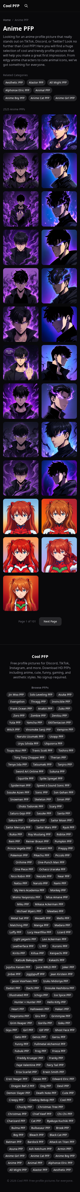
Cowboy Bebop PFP (42, 1100)
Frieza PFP (58, 1051)
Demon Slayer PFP (18, 1093)
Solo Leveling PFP (41, 694)
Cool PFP (11, 5)
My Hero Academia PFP (29, 890)
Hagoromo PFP (19, 1016)
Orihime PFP (24, 862)
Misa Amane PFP (57, 897)
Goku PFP (64, 1023)
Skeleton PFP (43, 799)
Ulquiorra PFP (53, 743)
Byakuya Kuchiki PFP (60, 1121)
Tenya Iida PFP (17, 764)
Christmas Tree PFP (50, 1107)
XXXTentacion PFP (59, 722)
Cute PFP (68, 1093)
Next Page (50, 621)
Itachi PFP (32, 988)
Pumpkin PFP (63, 841)
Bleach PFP (36, 1135)
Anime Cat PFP (40, 98)
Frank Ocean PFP (21, 708)
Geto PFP (20, 1037)
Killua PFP (37, 953)
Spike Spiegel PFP (51, 778)
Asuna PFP (16, 1149)
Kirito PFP (19, 953)
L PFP (43, 946)
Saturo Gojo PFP (20, 813)
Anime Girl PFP (65, 98)
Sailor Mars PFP (47, 827)
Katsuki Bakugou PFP (29, 960)
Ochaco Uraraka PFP (52, 869)
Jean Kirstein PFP (61, 974)
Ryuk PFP (68, 827)
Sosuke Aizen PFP (18, 792)
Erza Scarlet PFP (26, 1072)
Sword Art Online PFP (29, 771)
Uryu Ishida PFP (28, 743)
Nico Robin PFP (20, 876)
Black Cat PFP (58, 1135)
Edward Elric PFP (63, 1079)
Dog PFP (45, 1086)
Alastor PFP (36, 82)
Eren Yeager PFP (16, 1079)
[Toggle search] (26, 5)
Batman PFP (13, 1142)
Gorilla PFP (45, 1023)
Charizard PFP (16, 1121)
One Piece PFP (24, 869)
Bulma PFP (18, 1128)
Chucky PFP (24, 1107)
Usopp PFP (56, 736)
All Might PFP (58, 82)
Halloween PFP (39, 1009)
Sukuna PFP (57, 771)
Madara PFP (62, 925)
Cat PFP (36, 1121)
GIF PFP (44, 1030)
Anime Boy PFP (14, 98)
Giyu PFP (11, 1030)
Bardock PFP (35, 1142)
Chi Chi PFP (64, 1114)
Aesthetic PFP (14, 82)
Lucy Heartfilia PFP (39, 932)
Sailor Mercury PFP (18, 827)
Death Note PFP (46, 1093)
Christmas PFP (17, 1114)
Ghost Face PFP (64, 1030)
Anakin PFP (45, 708)
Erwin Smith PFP (53, 1072)
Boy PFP (18, 1135)
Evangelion (17, 701)
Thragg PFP (38, 701)
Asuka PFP (64, 694)
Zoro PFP (18, 715)
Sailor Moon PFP (61, 820)
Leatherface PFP (23, 946)
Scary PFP (55, 806)
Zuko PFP (64, 708)
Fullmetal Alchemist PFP (49, 1044)
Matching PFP (19, 925)
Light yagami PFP (25, 939)
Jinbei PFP (14, 974)
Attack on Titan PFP (62, 1142)
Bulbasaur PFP (40, 1128)
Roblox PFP (64, 834)
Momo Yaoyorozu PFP (26, 897)
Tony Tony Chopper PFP (29, 757)
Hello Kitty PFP (56, 1002)
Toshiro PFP (65, 750)
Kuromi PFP (59, 946)
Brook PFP (62, 1128)
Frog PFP (40, 1051)
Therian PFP (58, 757)
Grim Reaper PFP (21, 1023)
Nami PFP (60, 883)
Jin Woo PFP (16, 694)
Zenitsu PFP (59, 715)
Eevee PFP (39, 1079)
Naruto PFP (40, 883)
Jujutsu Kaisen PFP (18, 967)
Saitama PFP (37, 820)
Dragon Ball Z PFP (22, 1086)
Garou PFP (58, 1037)
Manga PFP (41, 925)
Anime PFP (15, 1163)
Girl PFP (28, 1030)
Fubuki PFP (22, 1051)
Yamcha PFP (34, 722)
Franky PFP (56, 1058)
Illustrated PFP (18, 995)
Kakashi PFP (56, 960)
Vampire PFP (65, 729)
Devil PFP (63, 1086)
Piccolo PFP (62, 855)
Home (7, 20)
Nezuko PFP (44, 876)
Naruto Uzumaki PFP (30, 736)
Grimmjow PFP (60, 1016)
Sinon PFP (63, 799)
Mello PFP (63, 918)
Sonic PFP (41, 792)
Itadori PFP (13, 988)
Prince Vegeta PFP (19, 848)
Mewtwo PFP (55, 911)
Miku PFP (23, 904)
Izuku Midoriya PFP (55, 981)
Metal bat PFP (20, 918)
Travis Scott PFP (42, 750)
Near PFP (63, 876)
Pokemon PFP (19, 855)
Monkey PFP (58, 890)
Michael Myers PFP (29, 911)
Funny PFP (21, 1044)
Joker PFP (68, 967)
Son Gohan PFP (63, 792)
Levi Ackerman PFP (54, 939)
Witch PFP (13, 729)
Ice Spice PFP (62, 995)
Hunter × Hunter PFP (27, 1002)
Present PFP (44, 848)
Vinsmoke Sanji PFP (38, 729)
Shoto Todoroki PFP (31, 806)
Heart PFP (17, 1009)
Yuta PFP (14, 722)
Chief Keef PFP (42, 1114)
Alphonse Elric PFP (17, 90)
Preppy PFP (65, 848)
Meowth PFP (42, 918)
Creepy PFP (16, 1100)
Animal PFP (43, 90)
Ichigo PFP (41, 995)
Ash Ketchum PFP (40, 1149)
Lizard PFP (63, 932)
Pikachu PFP (41, 855)
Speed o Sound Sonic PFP (53, 785)
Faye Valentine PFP (29, 1065)
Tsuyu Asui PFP (16, 750)
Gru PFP (40, 1016)
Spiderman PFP (20, 785)
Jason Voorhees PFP (24, 981)
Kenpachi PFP (58, 953)
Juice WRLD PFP (46, 967)
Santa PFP (63, 813)
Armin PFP (64, 1149)
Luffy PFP (15, 932)
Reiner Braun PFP (37, 841)
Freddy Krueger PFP (30, 1058)
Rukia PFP (16, 834)
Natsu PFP (20, 883)
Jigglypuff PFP (35, 974)
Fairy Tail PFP (55, 1065)
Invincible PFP (61, 701)
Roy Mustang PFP (39, 834)
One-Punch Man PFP (51, 862)
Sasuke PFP (44, 813)
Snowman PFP (19, 799)
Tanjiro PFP (65, 764)
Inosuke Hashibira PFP (59, 988)
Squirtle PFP (25, 778)
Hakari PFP (62, 1009)
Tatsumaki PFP (42, 764)
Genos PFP (39, 1037)
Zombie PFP (38, 715)
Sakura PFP (16, 820)
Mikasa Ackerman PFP (49, 904)
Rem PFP (14, 841)
